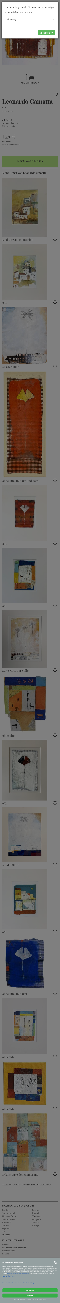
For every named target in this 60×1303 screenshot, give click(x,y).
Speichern (45, 32)
